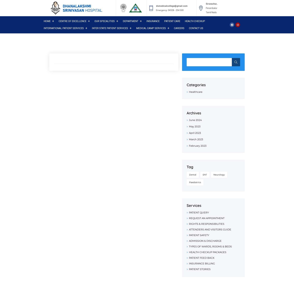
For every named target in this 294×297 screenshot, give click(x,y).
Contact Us (196, 28)
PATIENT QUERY (199, 212)
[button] (48, 21)
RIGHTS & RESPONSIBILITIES (206, 223)
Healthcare (195, 91)
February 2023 (197, 145)
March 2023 (196, 139)
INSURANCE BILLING (202, 263)
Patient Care (172, 21)
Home (47, 21)
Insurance (153, 21)
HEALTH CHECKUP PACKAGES (207, 252)
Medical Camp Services (151, 28)
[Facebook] (232, 25)
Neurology (219, 174)
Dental (192, 174)
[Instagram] (238, 25)
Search (236, 62)
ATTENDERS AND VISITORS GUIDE (210, 229)
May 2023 (194, 126)
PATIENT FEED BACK (201, 257)
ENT (205, 174)
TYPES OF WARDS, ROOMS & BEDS (210, 246)
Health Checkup (195, 21)
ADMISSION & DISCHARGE (205, 240)
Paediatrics (195, 182)
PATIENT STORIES (200, 269)
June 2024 (195, 120)
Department (130, 21)
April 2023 (195, 133)
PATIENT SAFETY (199, 235)
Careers (179, 28)
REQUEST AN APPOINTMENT (206, 218)
